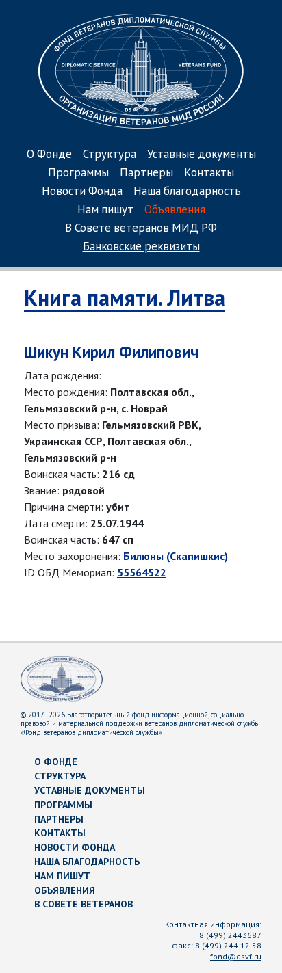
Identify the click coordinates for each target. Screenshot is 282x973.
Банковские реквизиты (141, 247)
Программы (78, 173)
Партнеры (146, 173)
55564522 (141, 572)
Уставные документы (201, 154)
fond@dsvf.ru (235, 956)
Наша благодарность (187, 191)
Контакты (209, 173)
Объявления (174, 210)
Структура (109, 154)
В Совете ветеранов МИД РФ (141, 228)
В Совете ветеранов (83, 904)
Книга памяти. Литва (124, 297)
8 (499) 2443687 (230, 935)
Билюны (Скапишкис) (175, 556)
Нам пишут (105, 210)
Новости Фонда (82, 191)
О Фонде (49, 154)
